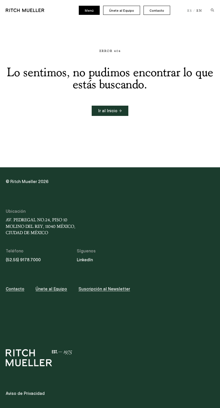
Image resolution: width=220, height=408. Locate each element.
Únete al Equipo (121, 10)
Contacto (157, 10)
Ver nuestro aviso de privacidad (48, 213)
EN (199, 10)
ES (189, 10)
